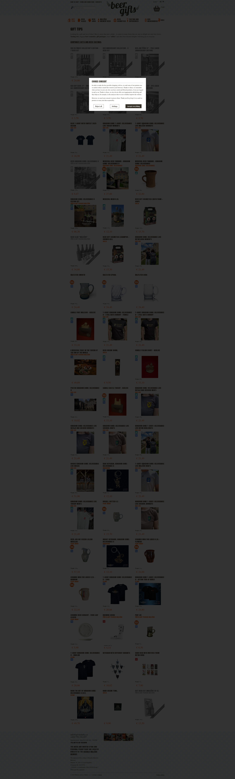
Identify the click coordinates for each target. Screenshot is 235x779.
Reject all (98, 106)
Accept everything (133, 106)
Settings (114, 106)
